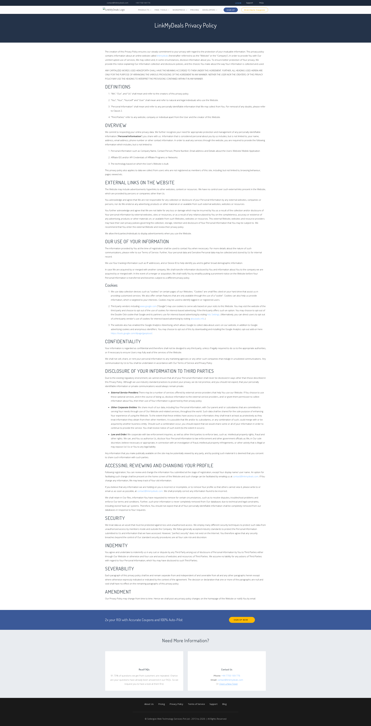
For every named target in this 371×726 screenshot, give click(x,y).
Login (238, 3)
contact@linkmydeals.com (117, 3)
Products (144, 10)
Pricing (194, 10)
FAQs (261, 3)
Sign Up (231, 10)
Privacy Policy (176, 704)
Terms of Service (196, 704)
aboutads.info (197, 318)
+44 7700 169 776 (142, 3)
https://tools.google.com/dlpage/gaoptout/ (131, 333)
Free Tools (161, 10)
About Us (149, 704)
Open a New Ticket (228, 683)
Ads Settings (213, 314)
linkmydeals (162, 55)
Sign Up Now (241, 620)
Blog (224, 704)
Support (249, 3)
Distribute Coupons (254, 10)
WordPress (179, 10)
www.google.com (148, 306)
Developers (209, 10)
